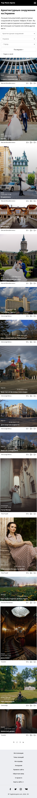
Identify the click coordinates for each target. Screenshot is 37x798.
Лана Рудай (4, 514)
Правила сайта (18, 769)
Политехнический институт (11, 279)
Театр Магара (6, 510)
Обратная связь (18, 774)
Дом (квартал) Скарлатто (10, 425)
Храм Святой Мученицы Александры (14, 392)
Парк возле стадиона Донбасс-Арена (14, 599)
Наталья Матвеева (7, 602)
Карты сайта (17, 782)
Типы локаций (18, 757)
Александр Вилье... (6, 316)
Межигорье (5, 226)
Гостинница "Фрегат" (8, 312)
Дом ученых (5, 658)
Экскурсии (18, 765)
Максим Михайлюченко (8, 83)
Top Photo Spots (8, 3)
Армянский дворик (8, 731)
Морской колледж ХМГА (9, 450)
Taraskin (3, 662)
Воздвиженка (6, 197)
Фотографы (19, 761)
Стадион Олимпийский (9, 79)
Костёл (3, 138)
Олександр (4, 705)
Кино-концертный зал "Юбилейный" (14, 338)
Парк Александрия (7, 701)
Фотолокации (18, 753)
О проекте (18, 778)
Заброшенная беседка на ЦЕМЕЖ (13, 569)
